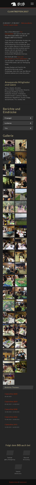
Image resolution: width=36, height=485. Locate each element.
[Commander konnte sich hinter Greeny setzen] (21, 305)
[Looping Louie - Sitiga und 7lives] (21, 231)
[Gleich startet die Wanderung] (9, 195)
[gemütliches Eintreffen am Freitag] (9, 158)
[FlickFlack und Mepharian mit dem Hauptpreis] (21, 354)
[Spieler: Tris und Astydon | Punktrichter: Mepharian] (9, 231)
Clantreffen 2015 (11, 424)
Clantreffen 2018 (11, 409)
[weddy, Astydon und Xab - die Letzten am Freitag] (9, 182)
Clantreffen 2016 (11, 417)
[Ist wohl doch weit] (21, 195)
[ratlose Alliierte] (9, 330)
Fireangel (8, 118)
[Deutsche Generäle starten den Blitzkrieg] (21, 317)
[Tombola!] (9, 354)
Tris (6, 128)
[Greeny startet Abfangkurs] (21, 293)
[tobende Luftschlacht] (9, 305)
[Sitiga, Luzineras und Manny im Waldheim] (9, 219)
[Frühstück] (9, 367)
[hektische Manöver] (9, 293)
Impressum (23, 482)
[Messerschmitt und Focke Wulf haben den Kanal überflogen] (21, 281)
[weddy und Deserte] (21, 367)
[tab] (18, 118)
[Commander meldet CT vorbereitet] (21, 145)
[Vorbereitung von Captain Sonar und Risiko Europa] (21, 256)
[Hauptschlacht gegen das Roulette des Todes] (9, 256)
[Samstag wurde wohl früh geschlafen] (9, 379)
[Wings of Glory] (9, 281)
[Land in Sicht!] (21, 158)
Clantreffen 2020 (11, 394)
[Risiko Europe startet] (21, 330)
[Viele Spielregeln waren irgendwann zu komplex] (21, 342)
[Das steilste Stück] (9, 207)
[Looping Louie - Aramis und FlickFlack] (9, 244)
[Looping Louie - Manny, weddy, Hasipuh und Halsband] (21, 244)
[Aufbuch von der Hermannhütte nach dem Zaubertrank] (21, 207)
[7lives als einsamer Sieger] (9, 342)
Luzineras (8, 123)
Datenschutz (13, 482)
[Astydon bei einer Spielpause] (21, 268)
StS (19, 445)
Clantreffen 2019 (11, 401)
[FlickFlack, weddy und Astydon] (9, 170)
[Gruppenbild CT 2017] (9, 145)
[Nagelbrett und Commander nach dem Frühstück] (21, 182)
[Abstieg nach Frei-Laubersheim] (21, 219)
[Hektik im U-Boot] (9, 268)
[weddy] (21, 170)
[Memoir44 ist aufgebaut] (9, 317)
